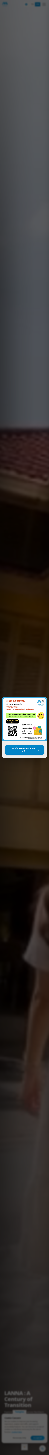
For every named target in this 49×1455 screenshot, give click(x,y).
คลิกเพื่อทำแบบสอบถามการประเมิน (23, 750)
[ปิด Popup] (43, 701)
